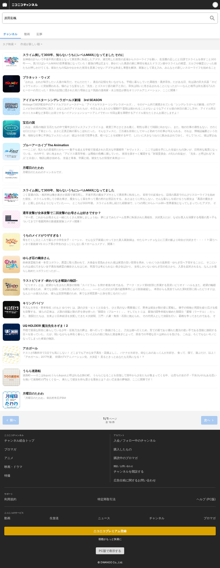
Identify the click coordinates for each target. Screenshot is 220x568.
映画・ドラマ (13, 466)
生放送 (54, 518)
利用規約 (10, 499)
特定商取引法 (107, 499)
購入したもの (123, 449)
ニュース (104, 518)
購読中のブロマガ (126, 458)
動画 (27, 34)
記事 (39, 34)
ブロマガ (10, 449)
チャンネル (10, 34)
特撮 (7, 475)
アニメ (8, 458)
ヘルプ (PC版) (206, 499)
